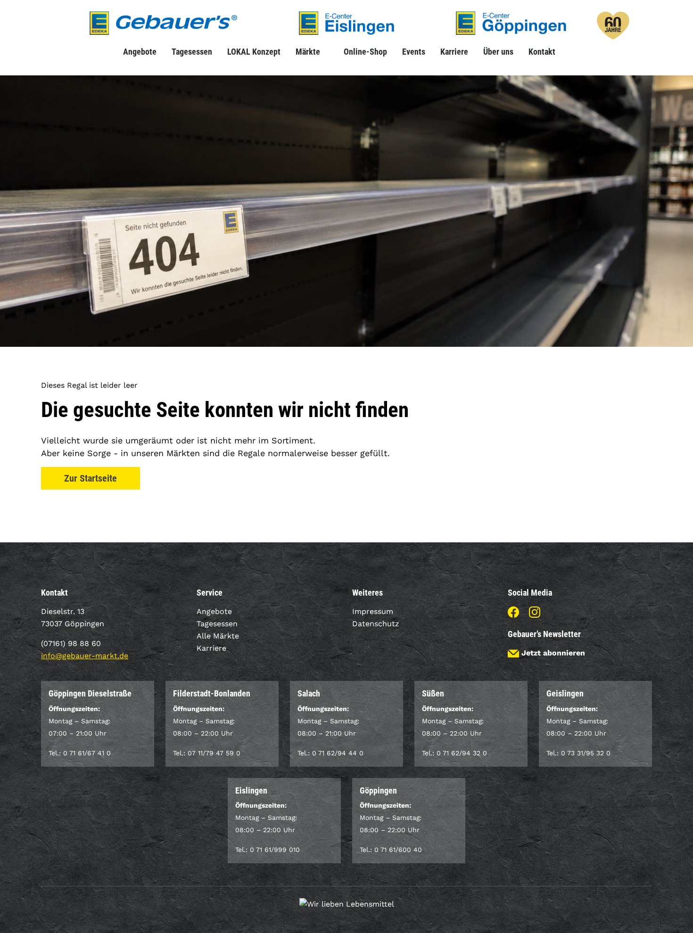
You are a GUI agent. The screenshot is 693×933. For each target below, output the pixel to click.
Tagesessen (192, 52)
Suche (570, 51)
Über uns (498, 52)
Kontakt (541, 52)
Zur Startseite (90, 478)
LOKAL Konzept (253, 52)
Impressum (372, 611)
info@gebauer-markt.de (84, 655)
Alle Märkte (218, 635)
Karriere (454, 52)
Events (413, 52)
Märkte (308, 52)
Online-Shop (365, 52)
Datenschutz (375, 623)
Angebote (140, 52)
